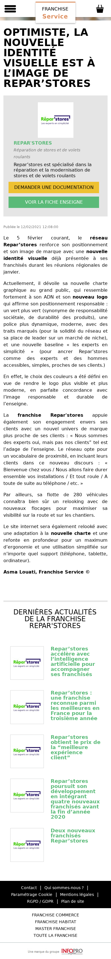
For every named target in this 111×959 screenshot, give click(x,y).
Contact (29, 887)
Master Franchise (55, 928)
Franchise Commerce (55, 915)
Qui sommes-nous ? (64, 887)
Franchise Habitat (55, 922)
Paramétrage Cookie (31, 894)
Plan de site (72, 901)
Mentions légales (77, 894)
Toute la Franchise (55, 935)
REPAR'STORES (33, 143)
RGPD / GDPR (40, 901)
